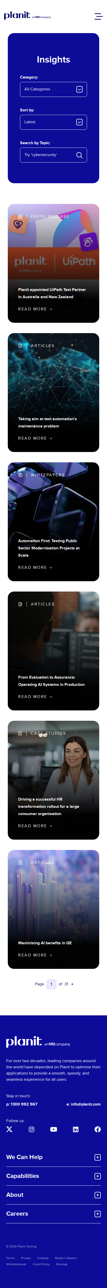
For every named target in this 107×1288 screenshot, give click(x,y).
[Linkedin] (75, 1129)
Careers (17, 1213)
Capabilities (22, 1176)
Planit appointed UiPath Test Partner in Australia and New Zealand (52, 293)
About (14, 1195)
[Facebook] (98, 1129)
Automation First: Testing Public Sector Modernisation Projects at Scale (48, 548)
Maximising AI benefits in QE (45, 943)
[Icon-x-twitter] (9, 1129)
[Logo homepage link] (38, 1042)
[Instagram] (31, 1129)
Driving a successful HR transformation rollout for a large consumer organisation (48, 806)
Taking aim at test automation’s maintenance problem (47, 423)
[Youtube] (53, 1129)
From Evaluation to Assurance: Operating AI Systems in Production (51, 681)
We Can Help (24, 1157)
